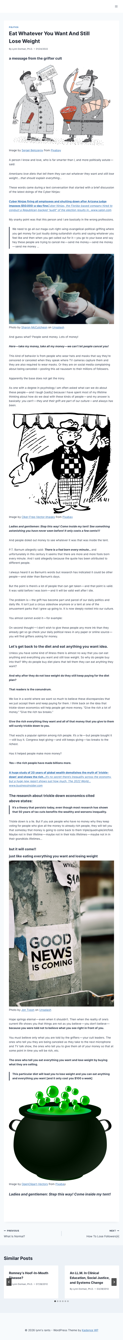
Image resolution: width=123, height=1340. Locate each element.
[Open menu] (116, 6)
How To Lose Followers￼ (102, 1233)
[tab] (55, 1301)
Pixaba (59, 1184)
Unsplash (58, 327)
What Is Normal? (14, 1233)
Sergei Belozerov (32, 150)
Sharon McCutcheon (34, 327)
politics (14, 27)
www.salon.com (60, 206)
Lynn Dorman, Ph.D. (22, 49)
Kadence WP (90, 1330)
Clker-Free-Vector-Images (38, 517)
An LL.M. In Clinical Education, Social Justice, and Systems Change (90, 1278)
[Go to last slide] (9, 1282)
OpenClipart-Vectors (35, 1184)
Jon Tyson (27, 1009)
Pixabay (56, 150)
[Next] (114, 1282)
